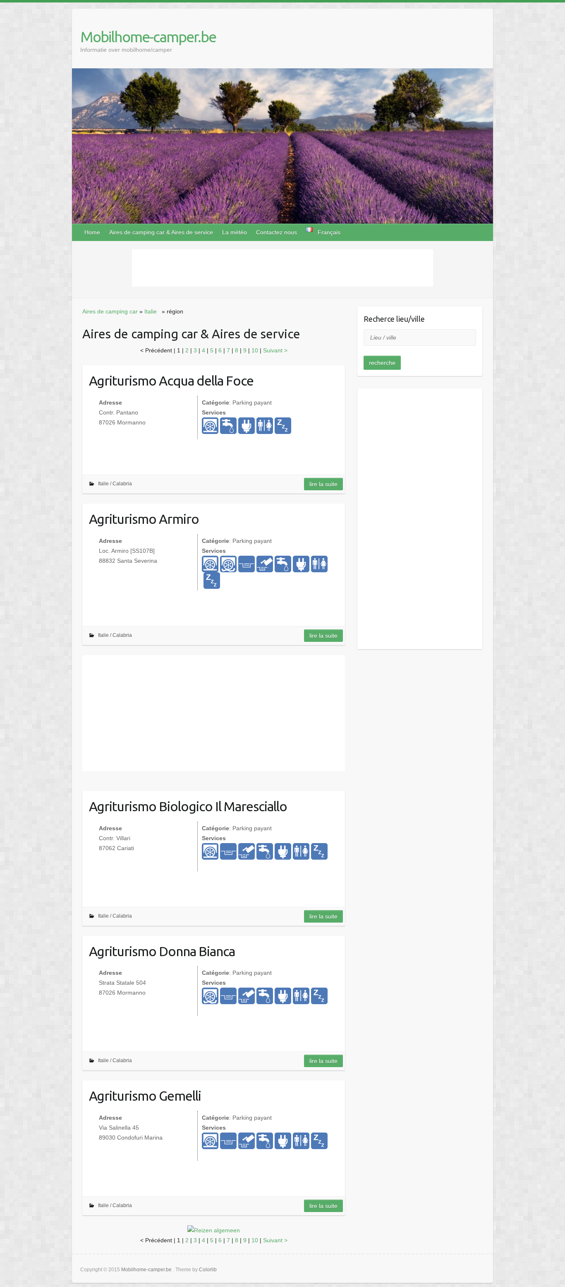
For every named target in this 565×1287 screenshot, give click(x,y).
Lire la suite (323, 484)
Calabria (122, 484)
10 (255, 350)
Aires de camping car (110, 311)
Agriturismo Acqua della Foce (171, 380)
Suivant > (275, 350)
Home (92, 232)
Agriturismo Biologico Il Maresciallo (188, 806)
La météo (234, 232)
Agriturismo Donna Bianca (162, 951)
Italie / (105, 484)
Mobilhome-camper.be (148, 36)
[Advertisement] (282, 268)
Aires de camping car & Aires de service (161, 232)
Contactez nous (276, 232)
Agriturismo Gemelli (145, 1095)
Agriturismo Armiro (144, 518)
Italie (150, 311)
